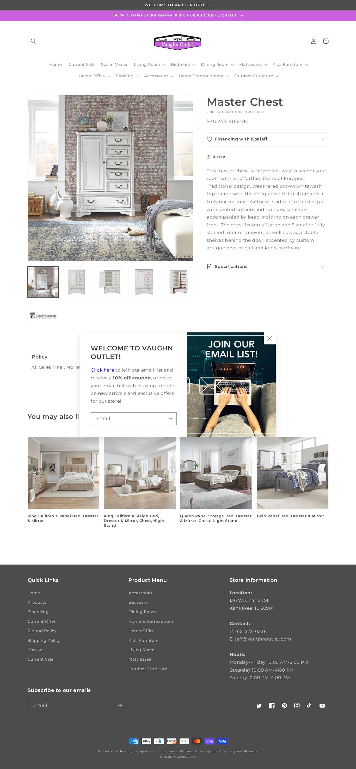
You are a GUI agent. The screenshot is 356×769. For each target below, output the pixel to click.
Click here (102, 370)
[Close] (270, 338)
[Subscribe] (170, 418)
